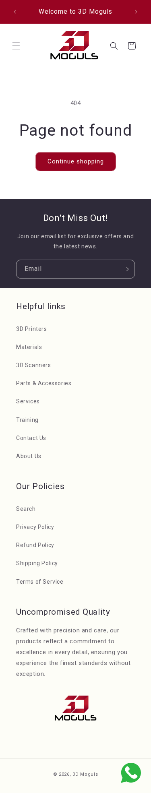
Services (28, 401)
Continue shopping (76, 161)
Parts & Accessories (43, 383)
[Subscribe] (125, 269)
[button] (16, 46)
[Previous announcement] (15, 12)
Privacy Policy (35, 527)
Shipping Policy (37, 563)
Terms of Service (40, 581)
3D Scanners (33, 365)
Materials (29, 347)
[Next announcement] (136, 12)
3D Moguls (85, 774)
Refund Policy (35, 545)
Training (27, 420)
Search (26, 509)
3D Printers (31, 329)
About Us (28, 456)
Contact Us (31, 438)
